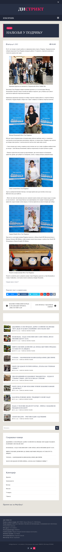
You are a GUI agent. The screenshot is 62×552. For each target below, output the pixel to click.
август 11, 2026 (16, 350)
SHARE (53, 44)
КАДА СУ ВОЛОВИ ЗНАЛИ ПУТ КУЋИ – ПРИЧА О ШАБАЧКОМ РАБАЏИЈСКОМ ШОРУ (33, 407)
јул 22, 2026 (15, 370)
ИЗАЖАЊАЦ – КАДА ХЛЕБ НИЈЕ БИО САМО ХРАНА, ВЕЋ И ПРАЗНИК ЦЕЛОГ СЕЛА (32, 338)
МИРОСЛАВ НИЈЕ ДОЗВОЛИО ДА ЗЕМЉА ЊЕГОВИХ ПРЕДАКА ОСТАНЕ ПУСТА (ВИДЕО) (34, 348)
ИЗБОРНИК (8, 18)
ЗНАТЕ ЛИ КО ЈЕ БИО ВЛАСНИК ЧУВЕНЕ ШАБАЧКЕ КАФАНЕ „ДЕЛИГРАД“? (33, 387)
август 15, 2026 (16, 340)
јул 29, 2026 (15, 359)
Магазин (8, 488)
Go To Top (34, 548)
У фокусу (8, 496)
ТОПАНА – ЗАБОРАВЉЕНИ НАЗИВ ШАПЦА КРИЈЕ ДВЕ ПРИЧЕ (33, 357)
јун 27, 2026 (15, 418)
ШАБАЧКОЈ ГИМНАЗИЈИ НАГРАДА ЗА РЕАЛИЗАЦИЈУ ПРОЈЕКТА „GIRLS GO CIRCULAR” (19, 305)
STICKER (51, 544)
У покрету (8, 492)
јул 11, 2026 (15, 390)
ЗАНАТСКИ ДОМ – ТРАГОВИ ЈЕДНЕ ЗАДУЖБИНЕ (29, 417)
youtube (31, 548)
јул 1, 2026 (15, 410)
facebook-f (28, 548)
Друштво (9, 28)
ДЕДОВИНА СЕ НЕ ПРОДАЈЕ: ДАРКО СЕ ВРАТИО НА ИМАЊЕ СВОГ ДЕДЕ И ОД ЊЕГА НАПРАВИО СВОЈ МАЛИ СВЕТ (33, 328)
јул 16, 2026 (15, 380)
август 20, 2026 (16, 330)
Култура (8, 485)
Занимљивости (10, 481)
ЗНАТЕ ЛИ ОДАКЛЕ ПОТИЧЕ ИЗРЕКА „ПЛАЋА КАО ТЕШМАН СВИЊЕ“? (33, 367)
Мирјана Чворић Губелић (28, 330)
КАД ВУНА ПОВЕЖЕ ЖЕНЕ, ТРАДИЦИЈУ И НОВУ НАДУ (31, 397)
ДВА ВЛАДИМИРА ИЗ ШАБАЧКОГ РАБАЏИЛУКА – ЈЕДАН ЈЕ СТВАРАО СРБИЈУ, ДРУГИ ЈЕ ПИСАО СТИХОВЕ (33, 377)
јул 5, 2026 (15, 399)
